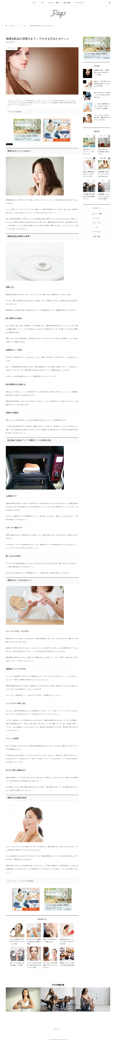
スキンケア (12, 111)
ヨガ (42, 2)
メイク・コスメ (13, 881)
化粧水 (19, 111)
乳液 (16, 111)
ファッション (96, 218)
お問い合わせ (57, 1029)
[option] (23, 999)
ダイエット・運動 (53, 2)
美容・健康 (67, 2)
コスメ (34, 2)
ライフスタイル (79, 2)
